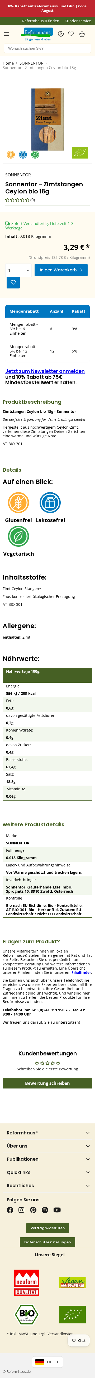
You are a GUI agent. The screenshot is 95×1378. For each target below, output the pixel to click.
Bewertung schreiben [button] (47, 1083)
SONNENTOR (31, 63)
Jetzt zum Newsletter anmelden (45, 371)
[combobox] (47, 48)
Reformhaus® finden (40, 21)
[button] (17, 199)
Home (8, 63)
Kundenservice (78, 21)
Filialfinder (81, 972)
